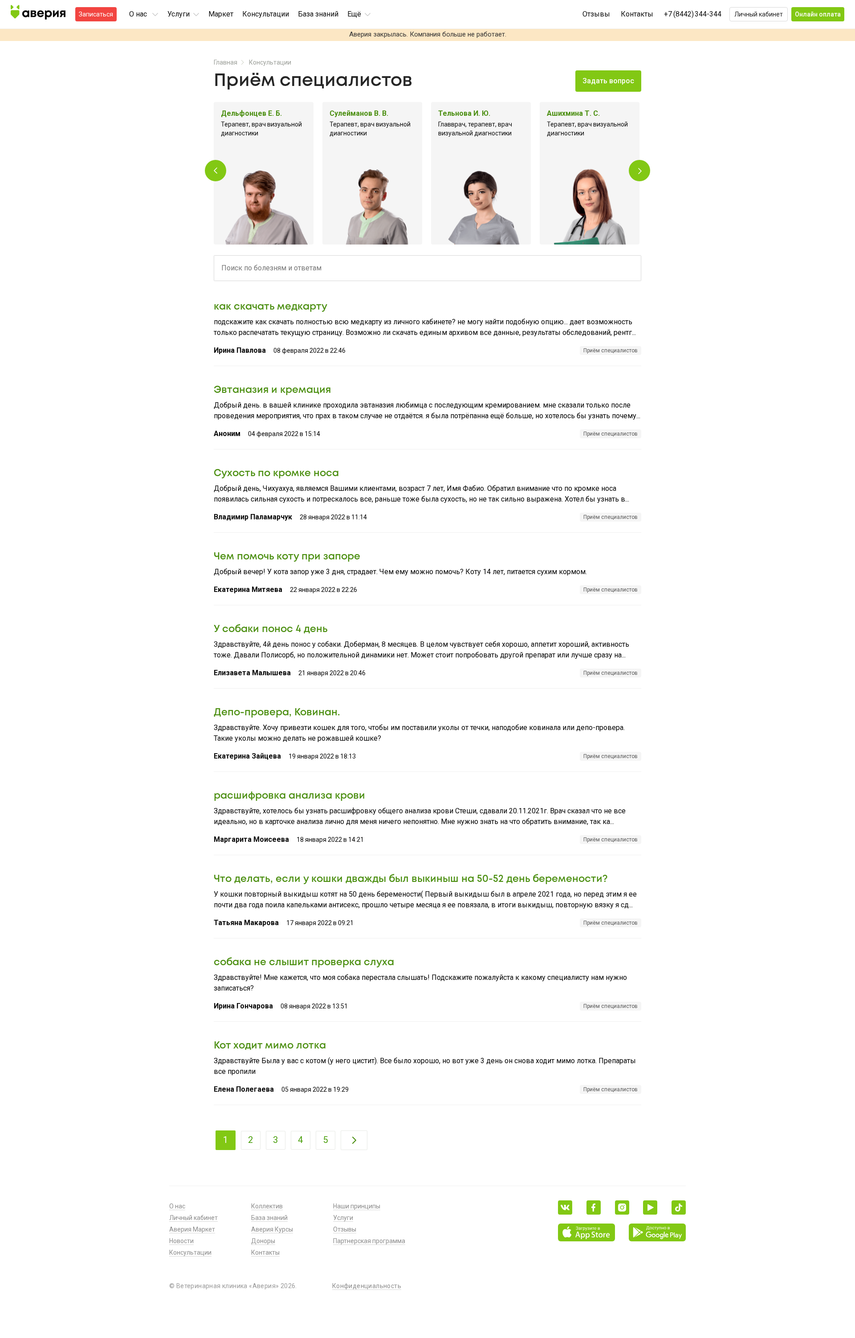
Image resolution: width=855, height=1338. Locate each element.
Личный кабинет (758, 14)
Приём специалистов (610, 350)
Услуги (343, 1217)
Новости (181, 1240)
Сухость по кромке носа (276, 473)
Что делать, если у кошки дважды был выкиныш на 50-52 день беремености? (411, 879)
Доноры (263, 1240)
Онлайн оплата (818, 14)
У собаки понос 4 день (271, 629)
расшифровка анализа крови (289, 795)
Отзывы (596, 14)
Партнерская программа (369, 1240)
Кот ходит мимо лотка (270, 1045)
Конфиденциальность (366, 1285)
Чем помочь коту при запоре (287, 556)
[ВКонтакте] (565, 1207)
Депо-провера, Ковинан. (277, 712)
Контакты (637, 14)
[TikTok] (679, 1207)
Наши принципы (356, 1206)
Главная (225, 62)
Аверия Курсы (272, 1229)
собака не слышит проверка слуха (304, 962)
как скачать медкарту (270, 306)
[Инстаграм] (622, 1207)
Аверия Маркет (192, 1229)
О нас (177, 1206)
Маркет (220, 14)
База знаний (318, 14)
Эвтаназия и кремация (272, 390)
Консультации (265, 14)
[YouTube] (650, 1207)
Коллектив (267, 1206)
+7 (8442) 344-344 (692, 14)
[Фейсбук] (593, 1207)
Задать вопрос (608, 81)
